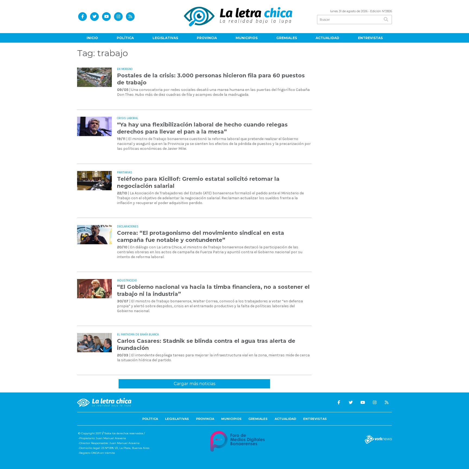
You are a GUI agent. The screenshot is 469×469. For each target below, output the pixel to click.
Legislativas (165, 38)
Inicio (92, 38)
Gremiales (286, 38)
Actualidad (327, 38)
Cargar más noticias (194, 383)
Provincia (207, 38)
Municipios (247, 38)
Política (125, 38)
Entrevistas (370, 38)
